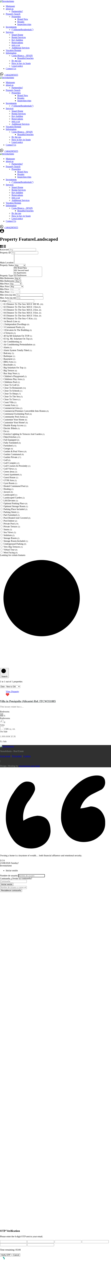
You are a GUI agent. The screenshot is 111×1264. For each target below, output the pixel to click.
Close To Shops (12, 393)
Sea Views (9, 532)
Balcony (8, 353)
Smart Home (17, 35)
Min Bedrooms (7, 278)
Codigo (3, 301)
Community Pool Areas (15, 417)
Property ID (5, 252)
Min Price (5, 283)
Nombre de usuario (8, 875)
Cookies (27, 756)
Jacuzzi (8, 492)
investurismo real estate (29, 766)
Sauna (7, 529)
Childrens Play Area (14, 379)
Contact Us (11, 68)
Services (9, 32)
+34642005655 (11, 75)
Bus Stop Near (11, 373)
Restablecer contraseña (11, 890)
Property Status (7, 265)
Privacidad (17, 756)
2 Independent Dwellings (16, 324)
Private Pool (10, 523)
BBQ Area (9, 362)
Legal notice (17, 66)
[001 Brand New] (28, 268)
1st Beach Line (11, 321)
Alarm (7, 347)
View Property (12, 691)
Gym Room (10, 483)
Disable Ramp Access (14, 425)
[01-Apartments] (28, 273)
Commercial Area (12, 408)
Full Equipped (11, 440)
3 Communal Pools (14, 327)
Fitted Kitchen (11, 437)
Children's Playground (15, 376)
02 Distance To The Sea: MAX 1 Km (22, 307)
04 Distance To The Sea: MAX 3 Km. (22, 312)
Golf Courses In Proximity (16, 466)
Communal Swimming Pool (17, 414)
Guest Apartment (12, 474)
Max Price (5, 286)
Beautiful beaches (25, 58)
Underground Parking (14, 544)
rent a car (16, 45)
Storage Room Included (15, 541)
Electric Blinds (11, 428)
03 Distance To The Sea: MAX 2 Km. (22, 310)
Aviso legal (5, 756)
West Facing (10, 552)
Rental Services (19, 37)
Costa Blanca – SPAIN (22, 55)
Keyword (4, 249)
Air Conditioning (12, 341)
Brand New (22, 19)
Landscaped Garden (14, 497)
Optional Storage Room (15, 506)
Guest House (10, 477)
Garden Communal (13, 454)
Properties (16, 16)
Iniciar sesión (6, 884)
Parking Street (11, 512)
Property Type (7, 275)
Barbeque (9, 356)
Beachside (9, 364)
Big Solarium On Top (14, 367)
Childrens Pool (11, 382)
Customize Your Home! (15, 422)
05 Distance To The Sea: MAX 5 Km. (22, 315)
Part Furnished (11, 515)
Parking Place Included (15, 509)
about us (9, 9)
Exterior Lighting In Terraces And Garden (24, 434)
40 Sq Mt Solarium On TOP (17, 336)
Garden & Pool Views (14, 451)
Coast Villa (9, 402)
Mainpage (10, 6)
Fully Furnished (12, 443)
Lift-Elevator (10, 500)
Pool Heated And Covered (16, 518)
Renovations (17, 42)
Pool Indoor (10, 521)
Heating (8, 489)
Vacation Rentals (13, 50)
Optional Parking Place (15, 503)
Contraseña (5, 878)
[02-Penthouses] (28, 275)
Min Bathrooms (7, 281)
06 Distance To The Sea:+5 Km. (20, 318)
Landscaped (10, 495)
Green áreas (10, 471)
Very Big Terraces (13, 547)
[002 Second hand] (28, 270)
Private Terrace (11, 526)
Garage (8, 448)
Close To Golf (11, 385)
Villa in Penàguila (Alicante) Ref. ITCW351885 (28, 701)
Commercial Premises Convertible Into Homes (26, 411)
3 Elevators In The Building (17, 330)
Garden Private (12, 457)
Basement (9, 359)
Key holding (17, 40)
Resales (20, 22)
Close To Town (11, 399)
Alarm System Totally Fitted (17, 350)
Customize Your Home (15, 419)
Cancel (16, 1255)
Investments (11, 27)
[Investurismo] (7, 1)
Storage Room (11, 538)
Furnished (9, 445)
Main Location (7, 262)
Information (11, 53)
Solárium (8, 535)
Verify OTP (5, 1255)
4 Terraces (9, 333)
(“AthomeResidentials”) (22, 29)
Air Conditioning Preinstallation (19, 344)
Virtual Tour (10, 549)
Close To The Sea (13, 396)
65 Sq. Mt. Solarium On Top (17, 338)
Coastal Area (10, 405)
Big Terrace (10, 370)
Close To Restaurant (14, 388)
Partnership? (17, 11)
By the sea (16, 61)
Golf (6, 460)
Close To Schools (12, 391)
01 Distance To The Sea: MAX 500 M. (23, 304)
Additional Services (20, 48)
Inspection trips (24, 24)
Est (6, 431)
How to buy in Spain (21, 63)
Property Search (13, 14)
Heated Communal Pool (15, 486)
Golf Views (10, 469)
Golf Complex (11, 463)
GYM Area (10, 480)
